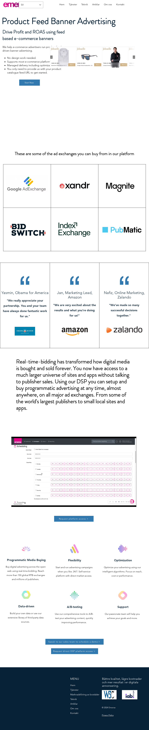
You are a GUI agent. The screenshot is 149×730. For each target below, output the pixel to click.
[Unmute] (20, 503)
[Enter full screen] (132, 503)
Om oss (74, 708)
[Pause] (15, 503)
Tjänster (74, 689)
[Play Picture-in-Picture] (127, 503)
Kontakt (74, 713)
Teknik (73, 699)
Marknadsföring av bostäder (83, 694)
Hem (72, 685)
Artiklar (74, 703)
